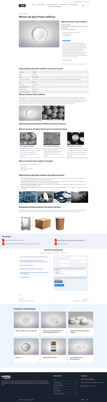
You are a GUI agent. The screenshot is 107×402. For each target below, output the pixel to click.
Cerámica (81, 101)
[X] (85, 400)
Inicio (33, 4)
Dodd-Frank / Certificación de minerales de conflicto (71, 240)
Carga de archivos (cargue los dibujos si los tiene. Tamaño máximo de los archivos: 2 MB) (70, 278)
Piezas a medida (73, 4)
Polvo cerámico (63, 4)
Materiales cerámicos (58, 385)
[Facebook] (82, 400)
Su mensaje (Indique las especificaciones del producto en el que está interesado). (69, 269)
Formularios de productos (59, 393)
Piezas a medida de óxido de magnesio (26, 330)
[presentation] (26, 320)
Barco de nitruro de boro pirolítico (81, 300)
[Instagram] (87, 400)
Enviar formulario (59, 285)
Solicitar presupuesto (67, 60)
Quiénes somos (57, 382)
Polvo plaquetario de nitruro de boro (26, 300)
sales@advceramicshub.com (80, 63)
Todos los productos (25, 13)
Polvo (20, 294)
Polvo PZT (18, 357)
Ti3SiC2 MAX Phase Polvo (50, 357)
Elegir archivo (58, 281)
